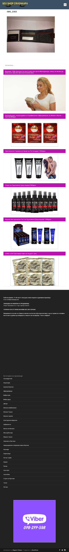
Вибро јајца (7, 399)
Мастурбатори (8, 433)
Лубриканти (7, 424)
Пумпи (5, 462)
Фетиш (5, 487)
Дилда (5, 403)
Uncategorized (7, 378)
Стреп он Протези (8, 478)
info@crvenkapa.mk (13, 299)
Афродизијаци (7, 391)
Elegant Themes (17, 550)
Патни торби (7, 458)
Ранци (5, 466)
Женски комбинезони (9, 408)
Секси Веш (6, 474)
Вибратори (6, 395)
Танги (5, 483)
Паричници (6, 453)
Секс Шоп (6, 470)
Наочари (6, 449)
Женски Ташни (7, 412)
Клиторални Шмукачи (10, 420)
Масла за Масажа (8, 428)
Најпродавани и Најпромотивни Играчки (16, 445)
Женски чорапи (8, 416)
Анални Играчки (8, 387)
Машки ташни (7, 437)
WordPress (35, 550)
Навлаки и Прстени (9, 441)
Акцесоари (6, 383)
